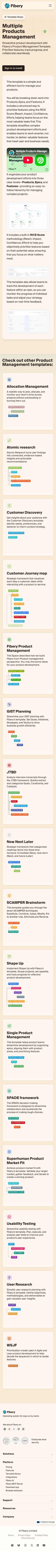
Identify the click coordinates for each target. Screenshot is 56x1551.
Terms (11, 1535)
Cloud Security (28, 1538)
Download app (12, 1487)
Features (10, 1470)
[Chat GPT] (5, 1429)
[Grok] (19, 1429)
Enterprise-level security (39, 1441)
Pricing (9, 1467)
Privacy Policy (24, 1535)
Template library (13, 1474)
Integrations (11, 1477)
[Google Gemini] (14, 1429)
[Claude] (9, 1429)
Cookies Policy (41, 1535)
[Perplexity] (23, 1429)
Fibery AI (10, 1480)
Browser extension (14, 1490)
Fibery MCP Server (14, 1484)
